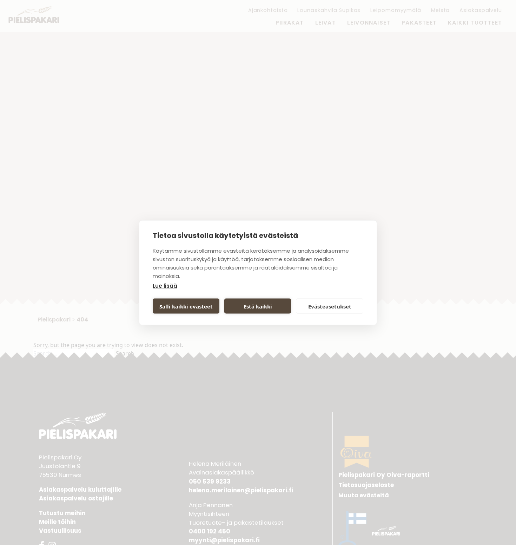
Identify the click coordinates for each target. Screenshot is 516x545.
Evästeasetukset (329, 306)
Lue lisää (165, 285)
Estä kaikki (258, 306)
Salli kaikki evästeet (186, 306)
